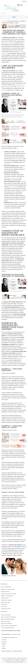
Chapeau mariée (5, 591)
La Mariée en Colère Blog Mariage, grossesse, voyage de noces (14, 8)
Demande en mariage (6, 600)
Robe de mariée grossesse (7, 619)
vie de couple (12, 186)
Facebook (4, 639)
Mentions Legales (22, 658)
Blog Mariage (4, 583)
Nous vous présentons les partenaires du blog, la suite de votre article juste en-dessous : (13, 116)
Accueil (4, 21)
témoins (14, 76)
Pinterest (4, 644)
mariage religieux (8, 86)
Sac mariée (4, 606)
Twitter (3, 646)
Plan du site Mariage (6, 586)
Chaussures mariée (6, 608)
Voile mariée (4, 604)
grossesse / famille (9, 660)
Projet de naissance (6, 614)
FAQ (5, 659)
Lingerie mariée (5, 597)
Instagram (4, 641)
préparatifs (7, 164)
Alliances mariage (5, 602)
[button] (14, 17)
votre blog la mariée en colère (14, 662)
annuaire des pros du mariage (8, 593)
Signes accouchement (6, 623)
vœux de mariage (8, 42)
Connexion (24, 1)
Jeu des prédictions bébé (7, 627)
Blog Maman (4, 611)
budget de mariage (17, 158)
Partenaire (16, 659)
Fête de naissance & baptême (8, 617)
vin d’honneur (20, 86)
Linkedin (4, 648)
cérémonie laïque (19, 84)
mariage (4, 90)
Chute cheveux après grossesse (9, 625)
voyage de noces (20, 660)
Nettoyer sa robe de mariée (8, 589)
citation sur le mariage (13, 178)
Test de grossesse (5, 621)
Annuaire (9, 659)
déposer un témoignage (7, 595)
